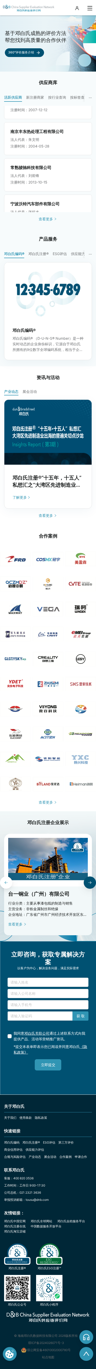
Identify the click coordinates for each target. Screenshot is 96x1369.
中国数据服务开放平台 (46, 1226)
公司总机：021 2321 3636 (22, 1192)
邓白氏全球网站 (41, 1221)
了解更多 (20, 497)
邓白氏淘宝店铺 (15, 1231)
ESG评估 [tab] (60, 254)
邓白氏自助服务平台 (71, 1221)
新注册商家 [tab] (35, 97)
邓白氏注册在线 (15, 1226)
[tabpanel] (50, 159)
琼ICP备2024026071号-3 (46, 1343)
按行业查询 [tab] (57, 97)
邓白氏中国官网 (15, 1221)
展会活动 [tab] (30, 391)
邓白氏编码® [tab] (14, 254)
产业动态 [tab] (11, 391)
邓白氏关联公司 (36, 1033)
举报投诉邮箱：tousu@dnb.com (26, 1200)
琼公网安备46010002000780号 (49, 1350)
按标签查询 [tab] (79, 97)
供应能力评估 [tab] (81, 254)
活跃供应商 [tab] (13, 97)
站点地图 (48, 1357)
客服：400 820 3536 (19, 1178)
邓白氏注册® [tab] (38, 254)
